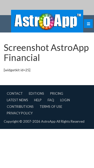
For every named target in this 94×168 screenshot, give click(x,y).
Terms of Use (51, 107)
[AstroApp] (47, 21)
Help (38, 100)
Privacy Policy (20, 113)
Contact (15, 93)
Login (65, 100)
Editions (36, 93)
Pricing (56, 93)
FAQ (51, 100)
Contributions (20, 107)
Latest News (17, 100)
